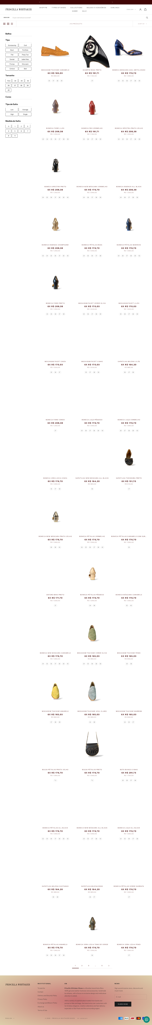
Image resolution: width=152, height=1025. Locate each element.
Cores (8, 97)
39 (28, 86)
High (12, 114)
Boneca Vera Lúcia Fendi (129, 944)
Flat (12, 55)
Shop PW (43, 7)
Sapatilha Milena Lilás (129, 361)
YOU (8, 81)
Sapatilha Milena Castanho (55, 886)
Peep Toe (25, 55)
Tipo (7, 40)
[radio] (49, 80)
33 (15, 81)
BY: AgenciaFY (83, 1018)
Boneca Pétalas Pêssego (92, 595)
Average (25, 110)
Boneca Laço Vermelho (129, 420)
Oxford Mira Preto (55, 595)
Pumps (12, 64)
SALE (84, 11)
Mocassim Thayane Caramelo (55, 70)
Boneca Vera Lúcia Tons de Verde (92, 944)
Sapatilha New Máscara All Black (92, 478)
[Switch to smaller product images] (8, 24)
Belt (25, 69)
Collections (76, 7)
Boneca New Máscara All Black (92, 828)
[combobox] (80, 18)
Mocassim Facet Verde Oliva (92, 303)
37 (15, 86)
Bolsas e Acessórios (96, 7)
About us (41, 1007)
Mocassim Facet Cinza (55, 361)
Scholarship (12, 45)
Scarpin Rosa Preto (92, 70)
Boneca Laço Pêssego (92, 420)
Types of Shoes (59, 7)
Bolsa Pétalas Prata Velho (55, 769)
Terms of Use (42, 1010)
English (130, 9)
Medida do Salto (13, 121)
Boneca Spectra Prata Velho (129, 128)
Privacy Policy (42, 999)
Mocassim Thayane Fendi (129, 653)
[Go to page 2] (108, 965)
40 (9, 90)
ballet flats (25, 59)
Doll (25, 45)
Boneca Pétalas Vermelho (92, 536)
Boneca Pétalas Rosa (92, 245)
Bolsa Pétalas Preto (92, 769)
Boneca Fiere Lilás (55, 128)
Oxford (12, 69)
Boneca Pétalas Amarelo (55, 944)
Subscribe (123, 1004)
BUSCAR (6, 17)
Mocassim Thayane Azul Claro (92, 711)
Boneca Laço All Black (129, 828)
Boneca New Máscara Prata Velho (55, 536)
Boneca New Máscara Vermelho (92, 186)
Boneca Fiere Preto (55, 303)
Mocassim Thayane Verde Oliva (92, 653)
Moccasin (25, 64)
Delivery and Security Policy (47, 996)
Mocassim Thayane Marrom (129, 711)
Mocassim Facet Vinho (92, 361)
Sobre (75, 11)
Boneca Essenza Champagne (55, 245)
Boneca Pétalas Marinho (129, 245)
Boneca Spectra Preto (55, 186)
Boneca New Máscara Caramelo (55, 653)
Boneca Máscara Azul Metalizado (128, 70)
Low (12, 110)
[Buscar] (146, 17)
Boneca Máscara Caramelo (129, 595)
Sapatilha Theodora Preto (129, 478)
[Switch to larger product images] (4, 24)
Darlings (115, 7)
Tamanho (9, 75)
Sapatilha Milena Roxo (92, 886)
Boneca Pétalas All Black (55, 828)
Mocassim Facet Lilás (129, 303)
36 (8, 86)
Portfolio (25, 50)
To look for (41, 988)
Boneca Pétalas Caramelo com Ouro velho (129, 537)
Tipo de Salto (11, 104)
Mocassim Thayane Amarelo (55, 711)
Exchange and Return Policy (47, 1003)
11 (14, 136)
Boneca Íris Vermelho (92, 128)
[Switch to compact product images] (12, 24)
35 (28, 81)
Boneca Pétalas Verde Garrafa (129, 886)
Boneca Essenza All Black (129, 186)
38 (21, 86)
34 (21, 81)
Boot (12, 50)
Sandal (12, 59)
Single (25, 114)
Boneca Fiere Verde (55, 420)
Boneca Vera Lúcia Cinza (55, 478)
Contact (40, 992)
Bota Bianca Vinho (129, 769)
